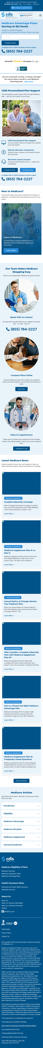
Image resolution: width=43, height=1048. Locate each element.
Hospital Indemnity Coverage (18, 502)
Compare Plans (9, 170)
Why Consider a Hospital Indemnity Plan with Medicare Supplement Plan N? (21, 655)
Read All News (21, 781)
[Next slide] (37, 231)
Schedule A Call (21, 448)
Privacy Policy (6, 933)
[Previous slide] (6, 231)
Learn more (28, 81)
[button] (22, 61)
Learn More (11, 250)
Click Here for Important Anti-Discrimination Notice (19, 1026)
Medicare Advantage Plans (11, 876)
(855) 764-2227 (19, 51)
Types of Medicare (13, 237)
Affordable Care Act (8, 889)
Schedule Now (28, 170)
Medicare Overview (8, 871)
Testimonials (6, 929)
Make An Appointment (21, 435)
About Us (5, 900)
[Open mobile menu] (40, 15)
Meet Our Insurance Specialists (12, 903)
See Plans (21, 389)
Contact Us (5, 936)
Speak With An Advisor (21, 317)
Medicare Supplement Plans (11, 873)
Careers (4, 908)
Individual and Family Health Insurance (15, 887)
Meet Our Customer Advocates (12, 905)
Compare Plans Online (21, 375)
